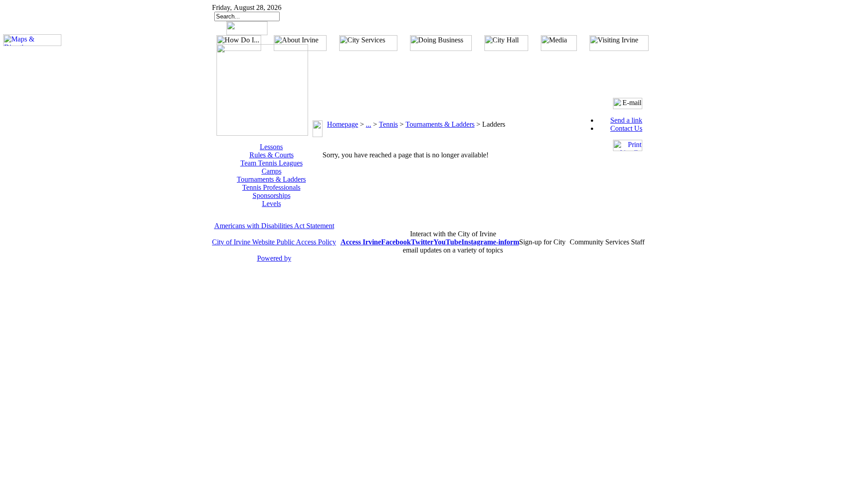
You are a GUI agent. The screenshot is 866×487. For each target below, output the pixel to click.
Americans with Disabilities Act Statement (274, 226)
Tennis (388, 124)
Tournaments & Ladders (271, 179)
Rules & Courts (271, 155)
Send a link (626, 120)
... (368, 124)
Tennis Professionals (271, 187)
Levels (271, 203)
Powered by (274, 258)
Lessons (271, 147)
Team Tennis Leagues (271, 163)
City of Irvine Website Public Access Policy (274, 242)
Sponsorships (271, 195)
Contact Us (626, 128)
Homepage (342, 124)
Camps (271, 171)
